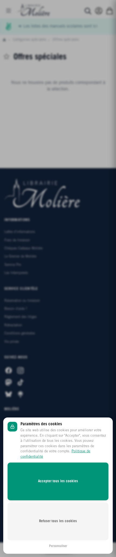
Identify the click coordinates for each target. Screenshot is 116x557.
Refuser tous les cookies (58, 521)
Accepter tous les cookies (58, 481)
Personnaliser (58, 546)
